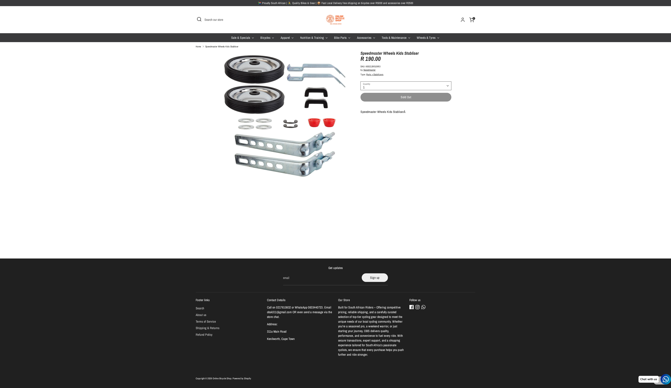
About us (201, 315)
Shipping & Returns (207, 328)
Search (200, 308)
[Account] (462, 19)
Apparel (286, 37)
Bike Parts (340, 37)
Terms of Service (206, 321)
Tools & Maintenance (394, 37)
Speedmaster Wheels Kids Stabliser (222, 46)
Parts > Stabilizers (375, 74)
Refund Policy (204, 334)
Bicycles (265, 37)
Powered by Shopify (242, 378)
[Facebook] (411, 307)
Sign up (374, 277)
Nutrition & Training (312, 37)
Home (198, 46)
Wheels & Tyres (426, 37)
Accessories (364, 37)
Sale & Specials (241, 37)
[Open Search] (199, 19)
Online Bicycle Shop (222, 378)
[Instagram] (417, 307)
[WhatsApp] (423, 307)
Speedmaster (369, 69)
